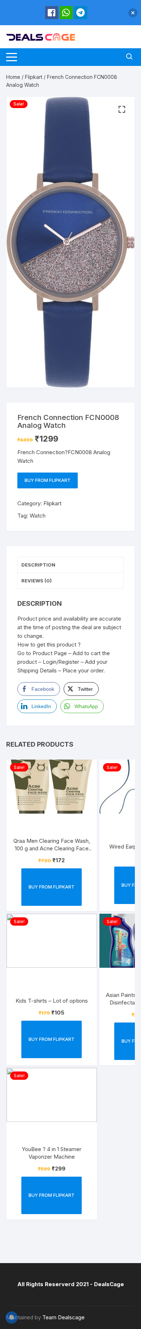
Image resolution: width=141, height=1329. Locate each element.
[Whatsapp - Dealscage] (66, 12)
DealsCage (109, 1284)
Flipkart (33, 77)
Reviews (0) (36, 580)
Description (38, 565)
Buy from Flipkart (47, 480)
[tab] (70, 565)
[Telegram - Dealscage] (80, 12)
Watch (38, 515)
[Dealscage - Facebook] (51, 12)
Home (13, 77)
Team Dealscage (63, 1317)
